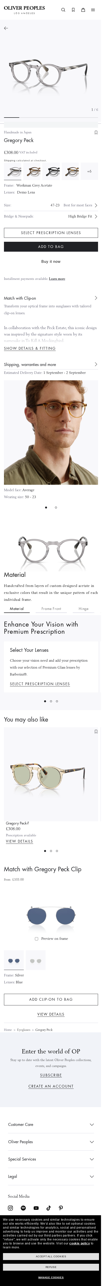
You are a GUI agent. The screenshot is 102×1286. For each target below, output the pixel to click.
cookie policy (39, 1247)
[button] (89, 10)
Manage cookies (49, 1277)
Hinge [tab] (83, 608)
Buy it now (49, 261)
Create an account (49, 1086)
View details (19, 840)
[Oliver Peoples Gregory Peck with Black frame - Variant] (49, 171)
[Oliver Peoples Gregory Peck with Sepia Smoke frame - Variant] (31, 171)
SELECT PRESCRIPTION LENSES (40, 683)
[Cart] (79, 10)
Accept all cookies (49, 1256)
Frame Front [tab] (51, 608)
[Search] (60, 10)
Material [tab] (17, 608)
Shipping (10, 160)
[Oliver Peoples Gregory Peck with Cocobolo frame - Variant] (67, 171)
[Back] (6, 28)
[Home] (24, 10)
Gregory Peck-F (17, 822)
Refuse (49, 1267)
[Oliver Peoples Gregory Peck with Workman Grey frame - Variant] (12, 171)
